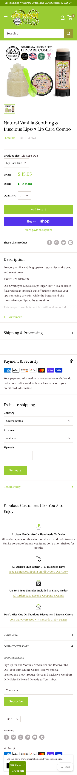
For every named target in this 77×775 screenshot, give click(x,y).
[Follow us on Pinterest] (27, 737)
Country (9, 412)
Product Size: (21, 155)
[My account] (62, 18)
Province (9, 430)
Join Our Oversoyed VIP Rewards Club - (38, 619)
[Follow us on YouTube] (34, 737)
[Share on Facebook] (49, 242)
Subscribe (16, 701)
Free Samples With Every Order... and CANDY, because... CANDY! (38, 2)
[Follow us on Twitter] (13, 737)
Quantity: (10, 195)
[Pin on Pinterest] (56, 242)
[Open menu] (5, 17)
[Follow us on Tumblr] (41, 737)
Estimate (15, 470)
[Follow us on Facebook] (6, 737)
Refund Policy (12, 486)
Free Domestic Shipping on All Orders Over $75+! (38, 571)
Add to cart (38, 209)
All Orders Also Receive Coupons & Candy (38, 595)
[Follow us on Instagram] (20, 737)
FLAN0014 (9, 138)
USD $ (9, 719)
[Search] (68, 33)
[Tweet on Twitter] (63, 242)
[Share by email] (70, 242)
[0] (70, 17)
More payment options (38, 229)
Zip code (9, 447)
